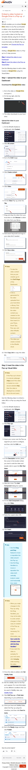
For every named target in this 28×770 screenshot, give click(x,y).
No (14, 751)
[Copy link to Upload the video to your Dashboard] (12, 123)
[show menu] (25, 2)
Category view (7, 10)
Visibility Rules (8, 692)
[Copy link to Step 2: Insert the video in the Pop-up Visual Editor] (19, 368)
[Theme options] (25, 6)
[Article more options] (25, 10)
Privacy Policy (6, 763)
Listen (5, 21)
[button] (8, 758)
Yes (7, 751)
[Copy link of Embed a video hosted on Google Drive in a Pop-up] (24, 16)
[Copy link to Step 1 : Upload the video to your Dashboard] (12, 81)
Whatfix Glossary (16, 763)
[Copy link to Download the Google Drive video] (4, 87)
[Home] (6, 2)
